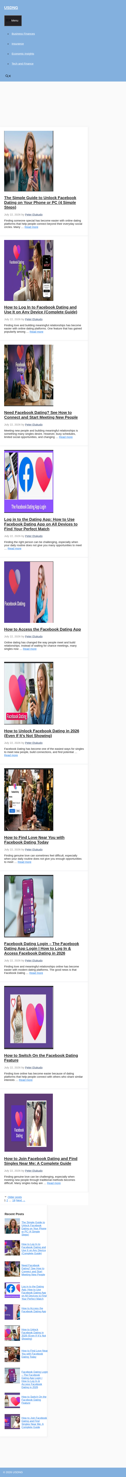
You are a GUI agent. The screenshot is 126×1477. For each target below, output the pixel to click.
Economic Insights (23, 53)
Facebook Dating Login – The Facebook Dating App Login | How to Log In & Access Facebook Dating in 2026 (41, 948)
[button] (8, 76)
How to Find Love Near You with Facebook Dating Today (34, 840)
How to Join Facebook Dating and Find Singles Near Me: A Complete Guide (40, 1161)
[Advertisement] (44, 104)
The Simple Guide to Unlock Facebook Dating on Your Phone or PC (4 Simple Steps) (40, 202)
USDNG (11, 7)
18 (13, 1200)
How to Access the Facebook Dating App (42, 629)
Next (20, 1200)
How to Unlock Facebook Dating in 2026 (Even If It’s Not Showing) (41, 733)
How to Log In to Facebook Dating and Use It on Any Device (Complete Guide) (40, 309)
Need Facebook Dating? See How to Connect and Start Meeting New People (41, 415)
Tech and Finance (22, 63)
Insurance (18, 43)
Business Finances (23, 33)
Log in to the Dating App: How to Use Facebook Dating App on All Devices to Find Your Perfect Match (41, 524)
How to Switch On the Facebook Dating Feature (34, 1399)
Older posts (15, 1197)
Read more (31, 227)
